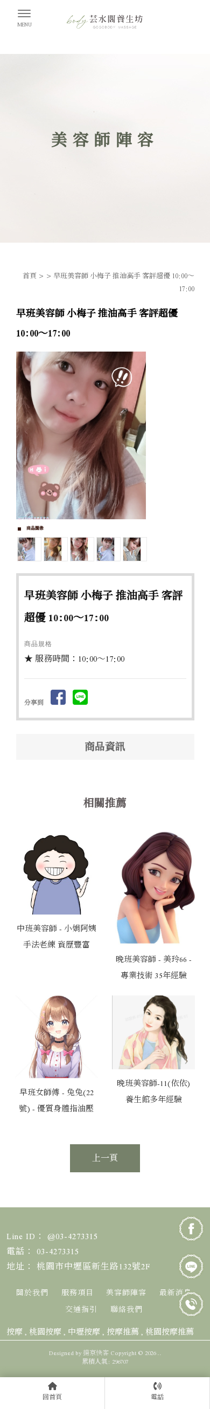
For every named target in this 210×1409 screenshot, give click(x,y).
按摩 (14, 1332)
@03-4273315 (72, 1236)
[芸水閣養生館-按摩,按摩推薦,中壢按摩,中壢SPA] (105, 25)
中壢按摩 (84, 1332)
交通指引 (81, 1309)
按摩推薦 (123, 1332)
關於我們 (32, 1293)
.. (159, 1352)
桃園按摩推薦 (169, 1332)
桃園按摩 (45, 1332)
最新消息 (175, 1293)
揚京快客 (96, 1352)
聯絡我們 (126, 1309)
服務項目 (77, 1293)
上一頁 (105, 1158)
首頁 (30, 276)
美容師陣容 (126, 1293)
